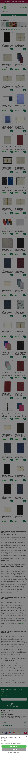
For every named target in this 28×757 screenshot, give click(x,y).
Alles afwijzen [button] (14, 749)
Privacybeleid (13, 754)
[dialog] (14, 746)
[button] (14, 752)
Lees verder (24, 743)
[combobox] (26, 736)
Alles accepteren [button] (14, 746)
